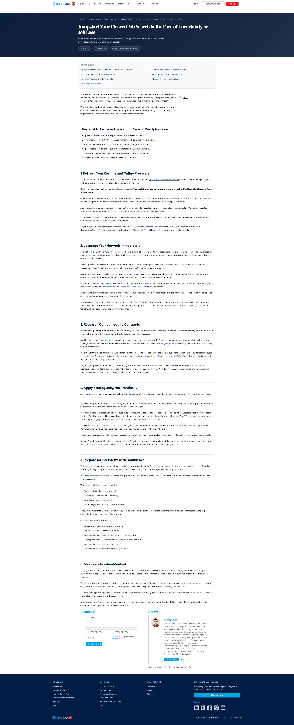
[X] (203, 707)
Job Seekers (85, 4)
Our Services (105, 690)
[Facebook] (209, 707)
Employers (142, 4)
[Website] (184, 659)
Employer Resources (109, 694)
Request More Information (111, 701)
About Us (151, 694)
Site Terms (200, 717)
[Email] (181, 659)
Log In (195, 4)
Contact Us (152, 686)
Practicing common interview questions (98, 476)
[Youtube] (223, 707)
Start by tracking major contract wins (96, 340)
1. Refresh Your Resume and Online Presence (169, 70)
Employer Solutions (212, 4)
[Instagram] (216, 707)
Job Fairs (97, 4)
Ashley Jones (171, 619)
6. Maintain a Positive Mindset (96, 83)
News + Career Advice (62, 694)
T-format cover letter (193, 416)
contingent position (167, 343)
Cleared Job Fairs (60, 690)
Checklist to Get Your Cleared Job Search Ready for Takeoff (107, 70)
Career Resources (125, 4)
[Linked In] (196, 707)
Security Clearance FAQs (63, 697)
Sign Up (232, 4)
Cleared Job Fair (140, 230)
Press (149, 690)
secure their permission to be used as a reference (125, 287)
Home (93, 20)
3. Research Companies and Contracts (167, 74)
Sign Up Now (217, 695)
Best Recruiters (106, 697)
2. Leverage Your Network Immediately (99, 74)
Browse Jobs (58, 686)
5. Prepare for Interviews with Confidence (168, 79)
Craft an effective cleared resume (164, 179)
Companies (109, 4)
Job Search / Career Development (112, 20)
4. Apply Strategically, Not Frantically (98, 79)
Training (155, 4)
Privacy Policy (213, 717)
